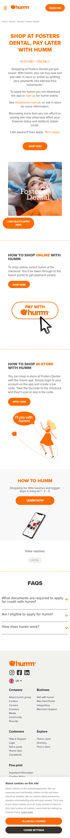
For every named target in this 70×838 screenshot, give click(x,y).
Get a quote (15, 747)
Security (13, 721)
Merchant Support (47, 709)
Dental (20, 21)
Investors (14, 709)
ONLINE (42, 61)
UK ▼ (18, 681)
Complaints (15, 754)
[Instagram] (12, 672)
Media (12, 713)
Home (5, 21)
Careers (13, 705)
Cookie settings (34, 830)
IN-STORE (27, 61)
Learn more (27, 812)
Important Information (21, 772)
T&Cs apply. (52, 132)
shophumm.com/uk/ (28, 102)
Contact (13, 701)
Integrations (43, 705)
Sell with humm (45, 697)
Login (12, 743)
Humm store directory (44, 741)
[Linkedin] (27, 672)
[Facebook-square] (19, 672)
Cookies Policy (17, 776)
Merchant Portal (46, 701)
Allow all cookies (33, 821)
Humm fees (15, 750)
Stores (12, 21)
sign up (31, 95)
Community (15, 717)
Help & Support (17, 739)
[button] (35, 681)
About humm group (20, 697)
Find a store (43, 747)
